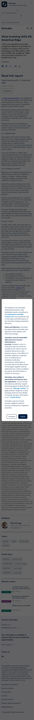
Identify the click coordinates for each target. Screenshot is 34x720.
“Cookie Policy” (15, 397)
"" (20, 388)
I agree (22, 416)
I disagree (11, 416)
